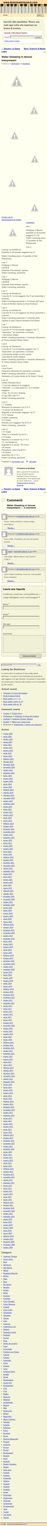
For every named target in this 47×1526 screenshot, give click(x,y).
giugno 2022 (8, 846)
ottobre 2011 (8, 1180)
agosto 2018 (7, 972)
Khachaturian (8, 1386)
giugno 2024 (8, 779)
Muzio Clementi (9, 1419)
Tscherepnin (7, 1503)
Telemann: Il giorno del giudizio (15, 693)
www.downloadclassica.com (20, 2)
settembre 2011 (8, 1183)
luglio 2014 (7, 1087)
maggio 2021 (8, 882)
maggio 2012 (8, 1160)
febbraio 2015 (8, 1068)
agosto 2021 (7, 874)
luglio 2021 (7, 877)
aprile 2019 (7, 950)
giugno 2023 (8, 812)
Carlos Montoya (9, 1304)
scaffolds (6, 719)
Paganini (6, 1422)
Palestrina (6, 1428)
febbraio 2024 (8, 790)
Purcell (5, 1450)
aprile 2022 (7, 852)
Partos (5, 1430)
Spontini (6, 1487)
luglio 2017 (7, 1009)
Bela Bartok (7, 1268)
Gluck (5, 1363)
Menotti (6, 1405)
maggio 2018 (8, 981)
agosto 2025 (7, 742)
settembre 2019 (8, 939)
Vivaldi (6, 1512)
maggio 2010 (8, 1228)
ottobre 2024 (8, 770)
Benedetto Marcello (10, 1273)
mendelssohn (8, 1402)
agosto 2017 (7, 1006)
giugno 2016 (8, 1031)
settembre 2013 (8, 1115)
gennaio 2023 (8, 826)
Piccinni (6, 1442)
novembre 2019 (9, 933)
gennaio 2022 (8, 860)
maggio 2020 (8, 916)
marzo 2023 (7, 821)
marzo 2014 (7, 1099)
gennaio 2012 (8, 1172)
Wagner (6, 1518)
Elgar (5, 1341)
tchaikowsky (7, 1498)
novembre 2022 (9, 832)
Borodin (6, 1287)
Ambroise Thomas (10, 1256)
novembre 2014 (9, 1076)
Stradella (6, 1489)
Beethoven (7, 1265)
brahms (6, 1290)
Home (5, 15)
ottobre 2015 (8, 1051)
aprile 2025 (7, 753)
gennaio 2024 (8, 793)
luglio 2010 (7, 1222)
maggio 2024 (8, 781)
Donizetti (6, 1335)
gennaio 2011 (8, 1205)
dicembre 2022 (8, 829)
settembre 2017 (8, 1003)
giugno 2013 (8, 1124)
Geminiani (7, 1360)
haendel (6, 1374)
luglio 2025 (7, 745)
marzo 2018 (7, 986)
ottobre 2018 (8, 967)
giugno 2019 (8, 944)
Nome (6, 604)
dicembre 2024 (8, 765)
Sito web (6, 624)
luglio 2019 (7, 941)
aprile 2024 (7, 784)
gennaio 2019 (8, 958)
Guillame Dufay (9, 1371)
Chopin (6, 1318)
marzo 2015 (7, 1065)
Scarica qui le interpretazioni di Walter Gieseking (18, 220)
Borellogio (26, 63)
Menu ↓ (40, 15)
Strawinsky (7, 1495)
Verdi (5, 1509)
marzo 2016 (7, 1040)
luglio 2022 (7, 843)
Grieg (5, 1369)
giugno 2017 (8, 1011)
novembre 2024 (9, 767)
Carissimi (6, 1298)
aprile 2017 (7, 1017)
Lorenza (6, 713)
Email (6, 614)
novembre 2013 (9, 1110)
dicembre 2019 (8, 930)
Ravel (5, 1459)
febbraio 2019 (8, 955)
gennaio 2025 (8, 762)
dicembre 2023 (8, 795)
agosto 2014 (7, 1085)
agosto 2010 (7, 1219)
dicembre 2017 (8, 995)
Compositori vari (18, 461)
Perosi (5, 1436)
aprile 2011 (7, 1197)
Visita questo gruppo (11, 41)
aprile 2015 (7, 1062)
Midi (5, 1408)
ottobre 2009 (8, 1247)
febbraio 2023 (8, 824)
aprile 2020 (7, 919)
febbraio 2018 (8, 989)
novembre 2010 (9, 1211)
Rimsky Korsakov (9, 1464)
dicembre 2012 (8, 1141)
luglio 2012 (7, 1155)
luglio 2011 (7, 1188)
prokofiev (6, 1445)
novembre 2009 (9, 1245)
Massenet (6, 1400)
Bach (5, 1262)
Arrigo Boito (8, 1259)
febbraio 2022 (8, 857)
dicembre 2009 (8, 1242)
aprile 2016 (7, 1037)
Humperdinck (8, 1380)
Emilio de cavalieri (10, 1343)
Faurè (5, 1346)
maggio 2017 (8, 1014)
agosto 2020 (7, 908)
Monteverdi (7, 1411)
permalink (32, 461)
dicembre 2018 (8, 961)
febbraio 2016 (8, 1042)
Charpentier (7, 1313)
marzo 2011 (7, 1200)
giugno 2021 (8, 880)
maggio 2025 (8, 750)
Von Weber (7, 1515)
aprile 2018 (7, 983)
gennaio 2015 (8, 1070)
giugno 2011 (7, 1191)
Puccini (6, 1447)
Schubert (6, 1475)
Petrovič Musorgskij (10, 1439)
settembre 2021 (8, 871)
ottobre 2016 (8, 1028)
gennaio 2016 (8, 1045)
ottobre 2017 (8, 1000)
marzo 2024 (7, 787)
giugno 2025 (8, 748)
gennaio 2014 (8, 1104)
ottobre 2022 (8, 835)
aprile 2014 (7, 1096)
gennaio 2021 (8, 894)
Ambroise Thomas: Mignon (22, 719)
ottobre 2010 (8, 1214)
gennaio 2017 (8, 1023)
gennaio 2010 (8, 1239)
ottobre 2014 (8, 1079)
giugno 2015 (8, 1056)
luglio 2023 (7, 809)
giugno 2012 (8, 1158)
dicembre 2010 (8, 1208)
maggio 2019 (8, 947)
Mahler (5, 1394)
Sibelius (6, 1481)
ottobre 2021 (8, 868)
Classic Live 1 (17, 713)
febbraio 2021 (8, 891)
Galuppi (6, 1357)
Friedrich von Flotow (11, 1352)
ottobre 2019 (8, 936)
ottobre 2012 (8, 1146)
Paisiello (6, 1425)
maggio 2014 (8, 1093)
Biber (5, 1279)
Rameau (6, 1456)
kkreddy (6, 722)
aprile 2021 (7, 885)
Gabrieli (6, 1355)
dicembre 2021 (8, 863)
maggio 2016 (8, 1034)
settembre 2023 (8, 804)
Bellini (5, 1270)
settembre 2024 (8, 773)
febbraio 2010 (8, 1236)
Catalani (6, 1307)
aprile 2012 (7, 1163)
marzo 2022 (7, 854)
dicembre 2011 (8, 1174)
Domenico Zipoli (9, 1332)
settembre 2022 (8, 838)
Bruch (5, 1293)
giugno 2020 (8, 913)
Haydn (5, 1377)
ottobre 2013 (8, 1113)
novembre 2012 (9, 1143)
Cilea (5, 1321)
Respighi (6, 1461)
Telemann (6, 1501)
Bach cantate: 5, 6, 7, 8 (11, 699)
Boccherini (7, 1284)
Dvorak (6, 1338)
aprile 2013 (7, 1129)
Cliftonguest (7, 716)
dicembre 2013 (8, 1107)
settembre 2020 (8, 905)
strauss (5, 1492)
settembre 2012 (8, 1149)
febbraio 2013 (8, 1135)
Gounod (6, 1366)
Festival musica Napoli (11, 696)
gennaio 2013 (8, 1138)
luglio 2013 (7, 1121)
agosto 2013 (7, 1118)
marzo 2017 (7, 1020)
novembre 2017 (9, 997)
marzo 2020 (7, 922)
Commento (7, 633)
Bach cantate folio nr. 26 (12, 704)
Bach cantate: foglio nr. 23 (13, 702)
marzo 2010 (7, 1233)
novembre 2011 (9, 1177)
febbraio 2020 (8, 924)
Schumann (7, 1478)
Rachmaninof (8, 1453)
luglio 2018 (7, 975)
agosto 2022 (7, 840)
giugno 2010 (8, 1225)
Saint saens (7, 1470)
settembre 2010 (8, 1216)
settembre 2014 (8, 1082)
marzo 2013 (7, 1132)
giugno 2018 (8, 978)
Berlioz (6, 1276)
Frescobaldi (7, 1349)
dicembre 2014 (8, 1073)
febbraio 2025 (8, 759)
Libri (5, 1388)
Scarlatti (6, 1473)
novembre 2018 (9, 964)
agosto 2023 (7, 807)
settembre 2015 (8, 1054)
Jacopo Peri (7, 1383)
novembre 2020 (9, 899)
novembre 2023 (9, 798)
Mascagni (6, 1397)
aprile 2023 (7, 818)
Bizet (5, 1282)
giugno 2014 (8, 1090)
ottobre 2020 (8, 902)
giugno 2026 (8, 734)
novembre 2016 (9, 1026)
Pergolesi (6, 1433)
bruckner (6, 1296)
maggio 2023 (8, 815)
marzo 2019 (7, 953)
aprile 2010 (7, 1231)
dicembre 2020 (8, 896)
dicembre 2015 (8, 1048)
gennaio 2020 (8, 927)
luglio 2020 (7, 910)
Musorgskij (7, 1416)
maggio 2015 (8, 1059)
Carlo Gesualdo (9, 1301)
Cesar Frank (7, 1310)
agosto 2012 (7, 1152)
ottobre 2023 (8, 801)
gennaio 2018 (8, 992)
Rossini (6, 1467)
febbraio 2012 (8, 1169)
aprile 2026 (7, 736)
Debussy (6, 1329)
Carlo (10, 551)
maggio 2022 (8, 849)
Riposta (11, 528)
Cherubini (7, 1315)
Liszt (5, 1391)
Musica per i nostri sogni (21, 722)
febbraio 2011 (8, 1202)
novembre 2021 (9, 866)
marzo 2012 (7, 1166)
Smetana (6, 1484)
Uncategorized (8, 1506)
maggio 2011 (8, 1194)
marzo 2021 (7, 888)
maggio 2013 (8, 1127)
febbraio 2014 (8, 1101)
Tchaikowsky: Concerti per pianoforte (28, 725)
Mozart (5, 1414)
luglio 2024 (7, 776)
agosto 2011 (7, 1186)
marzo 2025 (7, 756)
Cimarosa (6, 1324)
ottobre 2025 (8, 739)
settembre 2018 (8, 969)
